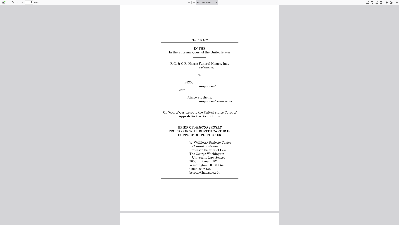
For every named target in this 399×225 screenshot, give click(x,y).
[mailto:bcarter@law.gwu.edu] (204, 172)
